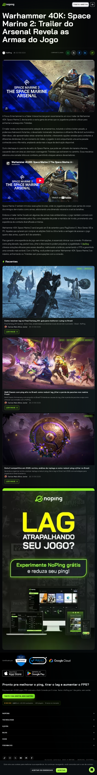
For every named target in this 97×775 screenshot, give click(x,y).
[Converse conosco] (92, 770)
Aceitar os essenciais (42, 770)
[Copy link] (92, 52)
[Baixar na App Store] (12, 673)
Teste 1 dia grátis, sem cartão (18, 696)
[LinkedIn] (85, 52)
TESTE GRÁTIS (80, 4)
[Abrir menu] (92, 4)
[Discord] (26, 758)
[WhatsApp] (68, 52)
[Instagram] (10, 758)
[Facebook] (79, 52)
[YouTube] (21, 758)
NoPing (85, 244)
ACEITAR (61, 770)
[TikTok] (4, 758)
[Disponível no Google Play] (36, 673)
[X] (73, 52)
